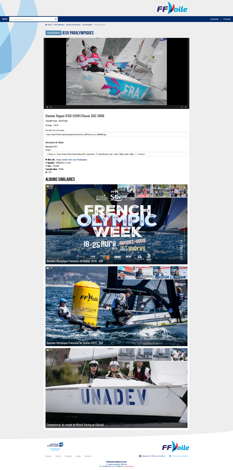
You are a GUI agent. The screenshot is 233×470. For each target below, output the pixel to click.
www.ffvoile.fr (129, 466)
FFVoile (172, 7)
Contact (58, 456)
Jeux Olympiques (87, 25)
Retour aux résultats (53, 33)
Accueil (49, 25)
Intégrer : (49, 150)
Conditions (68, 456)
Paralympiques (82, 159)
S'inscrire (227, 19)
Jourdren (65, 159)
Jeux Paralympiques (78, 33)
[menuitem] (49, 25)
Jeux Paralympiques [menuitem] (100, 25)
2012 (70, 159)
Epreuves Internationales (73, 25)
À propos (49, 456)
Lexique (78, 456)
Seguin (58, 159)
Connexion (214, 19)
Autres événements (59, 25)
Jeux (74, 159)
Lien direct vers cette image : (55, 130)
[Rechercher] (56, 19)
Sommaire (88, 456)
